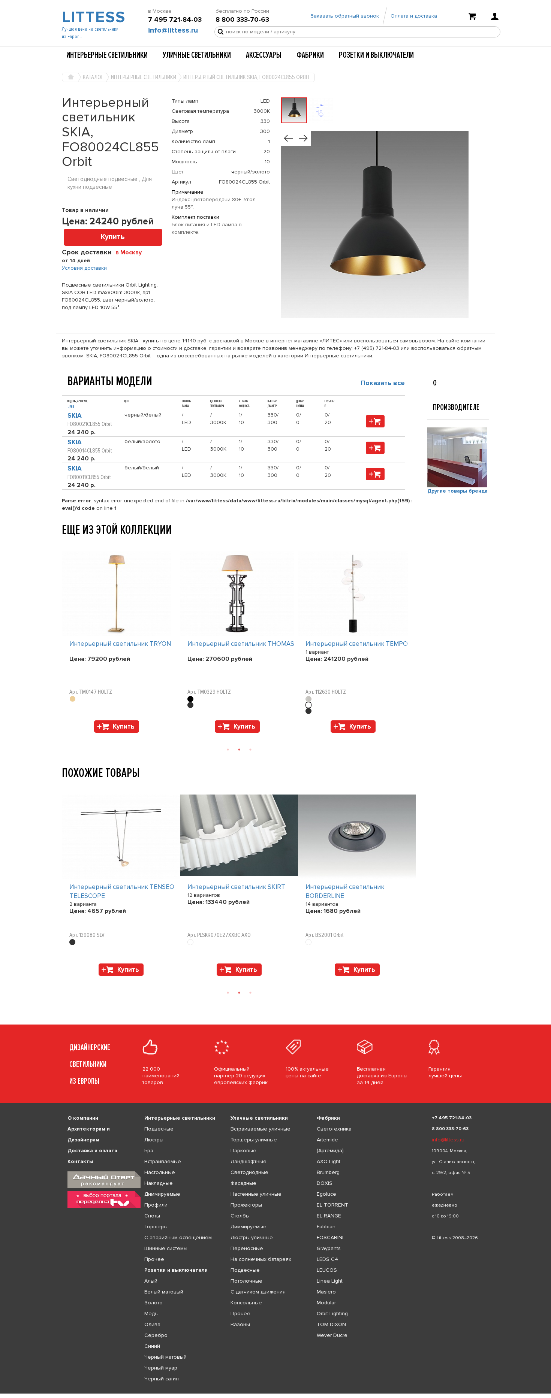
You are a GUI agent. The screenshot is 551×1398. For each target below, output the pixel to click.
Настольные (159, 1172)
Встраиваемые (162, 1161)
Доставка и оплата (92, 1150)
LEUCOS (327, 1270)
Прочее (154, 1259)
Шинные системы (165, 1248)
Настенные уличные (256, 1194)
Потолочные (246, 1281)
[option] (121, 643)
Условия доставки (84, 268)
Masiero (326, 1292)
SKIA (74, 416)
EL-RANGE (329, 1216)
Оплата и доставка (414, 16)
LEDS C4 (327, 1259)
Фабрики (310, 55)
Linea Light (330, 1281)
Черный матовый (165, 1357)
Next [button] (65, 736)
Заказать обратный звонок (344, 16)
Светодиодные (249, 1172)
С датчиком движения (258, 1292)
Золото (153, 1302)
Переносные (247, 1248)
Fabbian (326, 1226)
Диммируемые (162, 1194)
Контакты (80, 1161)
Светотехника (334, 1129)
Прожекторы (246, 1205)
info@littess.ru (173, 30)
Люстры (153, 1140)
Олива (152, 1324)
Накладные (158, 1183)
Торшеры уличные (254, 1140)
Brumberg (328, 1172)
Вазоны (240, 1324)
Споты (152, 1216)
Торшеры (156, 1226)
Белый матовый (163, 1292)
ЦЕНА (70, 407)
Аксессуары (263, 55)
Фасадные (243, 1183)
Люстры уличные (252, 1237)
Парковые (243, 1150)
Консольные (246, 1302)
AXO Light (328, 1161)
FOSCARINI (330, 1237)
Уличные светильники (197, 55)
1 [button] (228, 749)
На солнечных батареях (261, 1259)
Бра (148, 1150)
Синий (152, 1346)
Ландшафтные (249, 1161)
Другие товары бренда (457, 491)
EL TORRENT (332, 1205)
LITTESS (93, 17)
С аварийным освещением (178, 1237)
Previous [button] (65, 544)
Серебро (156, 1335)
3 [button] (250, 749)
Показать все (383, 383)
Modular (326, 1302)
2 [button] (239, 749)
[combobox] (131, 252)
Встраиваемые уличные (260, 1129)
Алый (150, 1281)
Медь (151, 1313)
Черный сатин (161, 1379)
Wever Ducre (332, 1335)
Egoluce (326, 1194)
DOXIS (324, 1183)
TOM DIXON (331, 1324)
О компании (82, 1118)
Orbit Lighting (332, 1313)
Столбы (240, 1216)
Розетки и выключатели (376, 55)
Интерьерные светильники (107, 55)
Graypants (329, 1248)
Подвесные (159, 1129)
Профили (156, 1205)
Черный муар (160, 1368)
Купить (113, 237)
